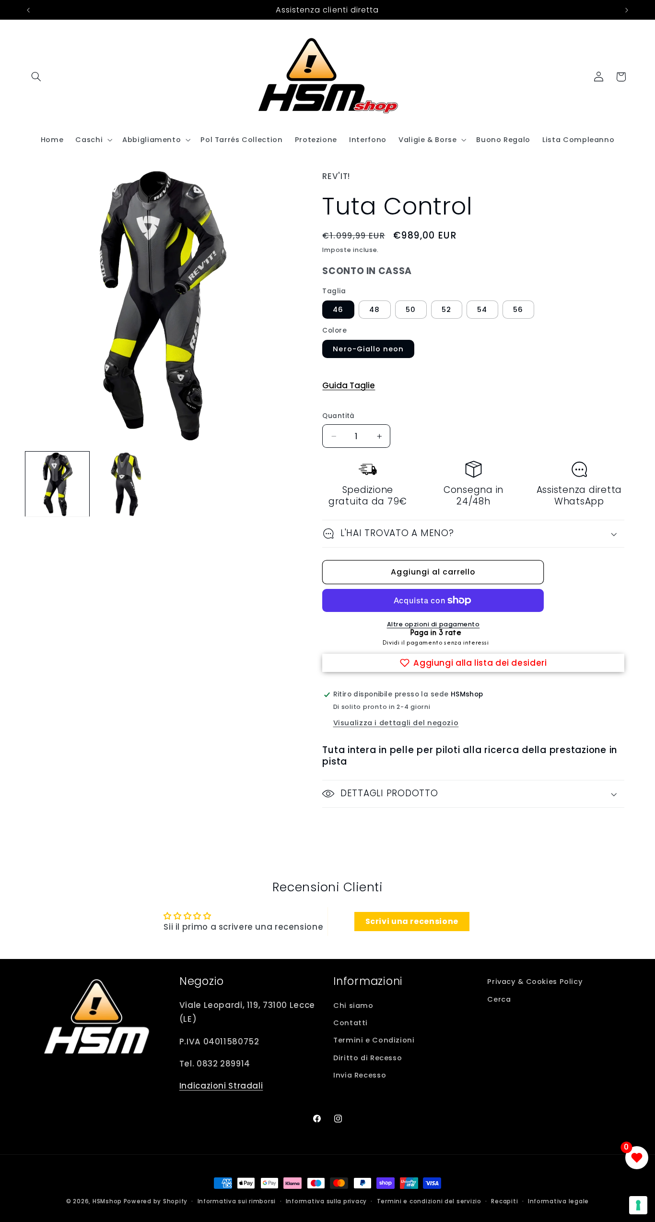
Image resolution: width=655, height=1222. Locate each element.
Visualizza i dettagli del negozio (396, 723)
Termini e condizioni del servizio (429, 1201)
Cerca (499, 999)
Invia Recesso (359, 1075)
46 (338, 309)
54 (482, 309)
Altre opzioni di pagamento (433, 624)
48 (374, 309)
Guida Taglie (348, 385)
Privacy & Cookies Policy (535, 981)
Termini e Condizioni (374, 1040)
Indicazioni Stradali (221, 1085)
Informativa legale (558, 1201)
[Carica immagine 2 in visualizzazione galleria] (126, 484)
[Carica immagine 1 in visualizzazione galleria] (57, 484)
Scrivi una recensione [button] (411, 921)
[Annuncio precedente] (28, 10)
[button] (36, 77)
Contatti (350, 1023)
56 (518, 309)
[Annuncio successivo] (626, 10)
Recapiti (504, 1201)
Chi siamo (353, 1005)
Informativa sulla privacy (326, 1201)
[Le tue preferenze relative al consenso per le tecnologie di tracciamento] (638, 1205)
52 (446, 309)
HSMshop (107, 1201)
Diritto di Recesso (367, 1058)
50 (411, 309)
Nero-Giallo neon (368, 349)
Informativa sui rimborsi (237, 1201)
